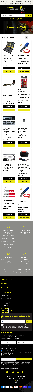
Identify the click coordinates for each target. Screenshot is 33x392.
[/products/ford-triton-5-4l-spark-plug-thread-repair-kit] (8, 83)
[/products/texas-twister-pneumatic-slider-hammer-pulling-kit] (8, 120)
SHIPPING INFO (8, 230)
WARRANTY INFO (24, 230)
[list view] (29, 37)
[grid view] (26, 37)
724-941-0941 (4, 295)
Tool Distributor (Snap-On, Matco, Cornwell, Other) (17, 352)
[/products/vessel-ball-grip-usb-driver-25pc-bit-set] (24, 156)
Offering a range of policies (25, 233)
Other (4, 356)
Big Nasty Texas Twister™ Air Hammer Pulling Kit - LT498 (9, 166)
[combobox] (13, 15)
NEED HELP (8, 257)
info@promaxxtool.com (7, 297)
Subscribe (24, 359)
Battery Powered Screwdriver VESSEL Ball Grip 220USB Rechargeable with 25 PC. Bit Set (24, 167)
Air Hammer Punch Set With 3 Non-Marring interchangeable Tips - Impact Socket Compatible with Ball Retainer (24, 94)
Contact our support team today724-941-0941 (8, 261)
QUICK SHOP (9, 68)
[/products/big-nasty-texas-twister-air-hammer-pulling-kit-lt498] (8, 156)
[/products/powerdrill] (8, 47)
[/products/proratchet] (24, 47)
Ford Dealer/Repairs (8, 353)
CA (18, 345)
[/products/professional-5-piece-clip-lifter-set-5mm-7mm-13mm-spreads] (8, 192)
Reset (12, 37)
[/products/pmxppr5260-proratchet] (24, 192)
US (15, 345)
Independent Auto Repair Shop (11, 350)
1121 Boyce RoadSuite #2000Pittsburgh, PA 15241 (25, 263)
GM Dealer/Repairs (8, 354)
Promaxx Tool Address (25, 258)
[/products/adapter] (24, 120)
